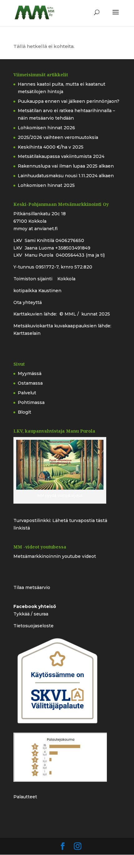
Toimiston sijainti (33, 279)
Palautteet (25, 797)
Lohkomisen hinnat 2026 (46, 128)
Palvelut (27, 393)
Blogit (24, 412)
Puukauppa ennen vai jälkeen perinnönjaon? (68, 101)
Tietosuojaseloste (33, 626)
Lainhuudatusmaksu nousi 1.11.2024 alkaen (66, 175)
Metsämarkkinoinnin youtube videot (54, 556)
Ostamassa (30, 383)
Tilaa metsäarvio (31, 587)
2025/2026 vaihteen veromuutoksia (58, 137)
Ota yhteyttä (27, 302)
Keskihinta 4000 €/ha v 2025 (51, 147)
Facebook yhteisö (34, 606)
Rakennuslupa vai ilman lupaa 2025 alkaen (66, 166)
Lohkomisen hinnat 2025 (46, 185)
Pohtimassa (31, 402)
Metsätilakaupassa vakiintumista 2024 (61, 156)
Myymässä (29, 373)
